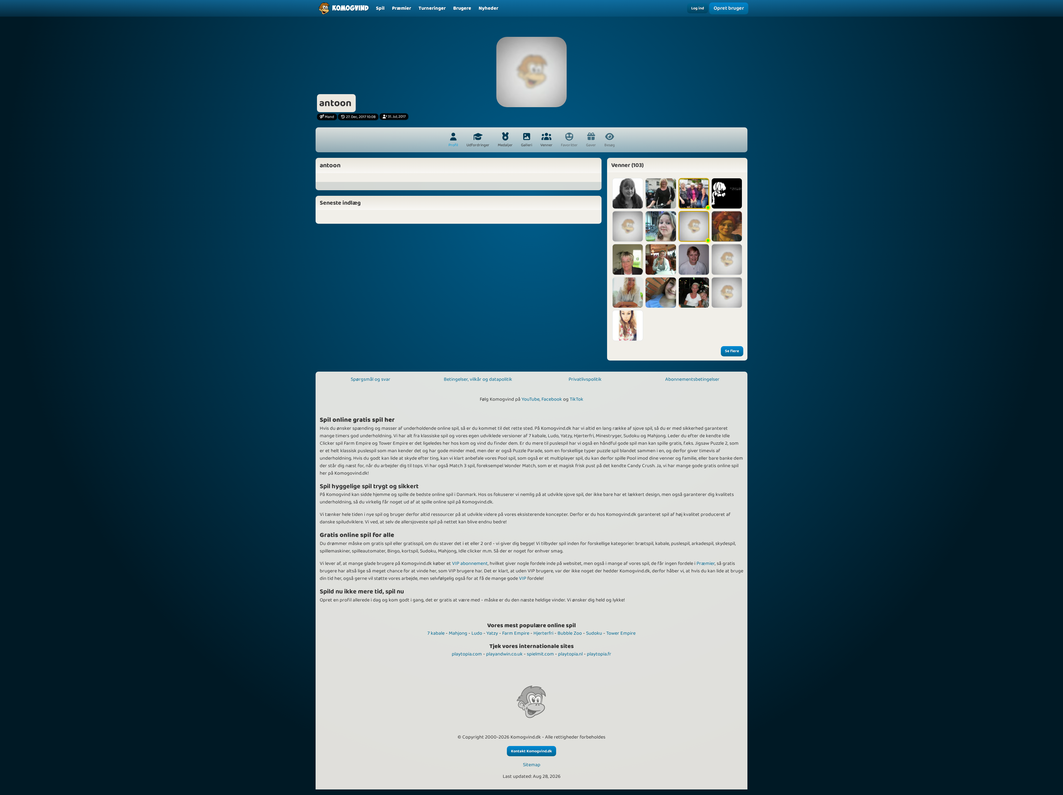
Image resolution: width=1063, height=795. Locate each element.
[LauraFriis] (660, 292)
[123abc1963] (660, 259)
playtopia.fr (599, 654)
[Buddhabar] (627, 292)
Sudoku (594, 633)
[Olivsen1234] (726, 193)
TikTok (576, 399)
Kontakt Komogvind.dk (531, 751)
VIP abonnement (470, 563)
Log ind (697, 8)
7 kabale (436, 633)
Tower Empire (621, 633)
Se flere (732, 351)
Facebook (551, 399)
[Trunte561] (693, 259)
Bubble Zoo (570, 633)
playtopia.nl (570, 654)
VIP (522, 578)
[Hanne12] (627, 193)
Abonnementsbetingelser (692, 379)
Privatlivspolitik (585, 379)
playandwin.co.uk (504, 654)
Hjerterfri (543, 633)
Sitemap (531, 765)
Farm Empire (515, 633)
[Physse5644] (660, 193)
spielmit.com (540, 654)
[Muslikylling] (660, 226)
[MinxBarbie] (627, 325)
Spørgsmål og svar (370, 379)
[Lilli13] (693, 193)
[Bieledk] (726, 292)
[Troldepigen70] (726, 226)
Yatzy (492, 633)
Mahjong (458, 633)
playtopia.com (467, 654)
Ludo (476, 633)
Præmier (705, 563)
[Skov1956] (627, 226)
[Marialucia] (726, 259)
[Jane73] (693, 292)
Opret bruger (728, 8)
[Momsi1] (627, 259)
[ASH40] (693, 226)
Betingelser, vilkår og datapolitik (478, 379)
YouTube (531, 399)
